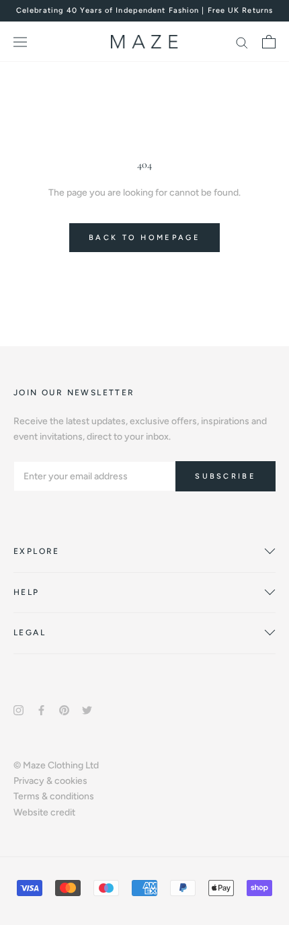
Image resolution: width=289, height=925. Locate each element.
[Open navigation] (20, 42)
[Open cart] (269, 41)
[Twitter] (87, 709)
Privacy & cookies (50, 781)
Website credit (44, 812)
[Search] (242, 42)
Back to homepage (144, 237)
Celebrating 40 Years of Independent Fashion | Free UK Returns (144, 10)
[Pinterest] (64, 709)
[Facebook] (41, 709)
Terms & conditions (53, 796)
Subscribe (225, 476)
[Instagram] (18, 709)
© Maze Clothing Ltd (56, 765)
